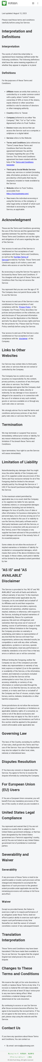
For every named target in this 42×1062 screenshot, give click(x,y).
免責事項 (31, 1053)
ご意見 (29, 1057)
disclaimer (23, 338)
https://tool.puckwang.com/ (18, 194)
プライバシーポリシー (17, 1057)
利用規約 (23, 1053)
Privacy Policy (25, 307)
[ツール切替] (33, 3)
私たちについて (13, 1053)
